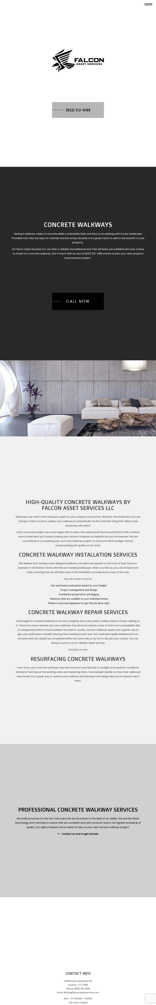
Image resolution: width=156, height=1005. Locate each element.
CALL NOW (78, 303)
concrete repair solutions (114, 638)
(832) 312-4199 (78, 111)
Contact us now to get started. (80, 841)
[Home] (78, 61)
